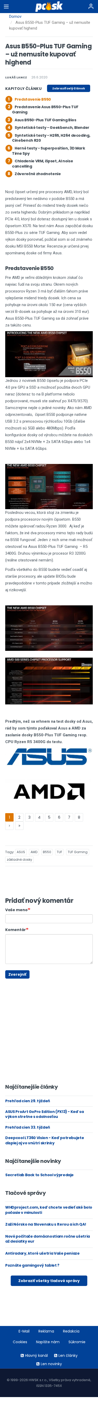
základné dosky (19, 859)
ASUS (21, 852)
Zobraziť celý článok (68, 88)
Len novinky (51, 1363)
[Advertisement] (9, 981)
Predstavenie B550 (33, 99)
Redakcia (71, 1331)
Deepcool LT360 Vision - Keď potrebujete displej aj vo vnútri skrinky (44, 1140)
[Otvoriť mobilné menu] (6, 6)
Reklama (46, 1331)
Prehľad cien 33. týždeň (27, 1127)
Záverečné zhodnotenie (38, 173)
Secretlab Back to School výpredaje (39, 1175)
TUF (59, 852)
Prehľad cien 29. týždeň (27, 1101)
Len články (68, 1355)
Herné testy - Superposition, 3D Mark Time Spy (48, 151)
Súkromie (76, 1342)
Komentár (15, 929)
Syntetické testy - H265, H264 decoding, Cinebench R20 (51, 138)
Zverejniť (17, 974)
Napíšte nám (48, 1342)
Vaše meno (16, 909)
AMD (34, 852)
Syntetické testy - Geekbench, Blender (52, 127)
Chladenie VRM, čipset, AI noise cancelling (42, 163)
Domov (15, 16)
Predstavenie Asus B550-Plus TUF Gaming (45, 109)
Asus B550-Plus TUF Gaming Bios (45, 120)
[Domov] (49, 6)
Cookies (20, 1342)
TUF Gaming (78, 852)
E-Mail (24, 1331)
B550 (47, 852)
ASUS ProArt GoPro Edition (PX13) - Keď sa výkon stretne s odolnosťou (44, 1114)
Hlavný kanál (36, 1355)
